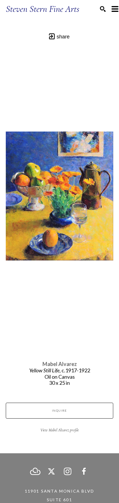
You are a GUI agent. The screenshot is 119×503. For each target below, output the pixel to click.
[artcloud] (35, 471)
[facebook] (84, 471)
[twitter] (51, 471)
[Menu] (114, 9)
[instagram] (67, 471)
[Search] (103, 9)
